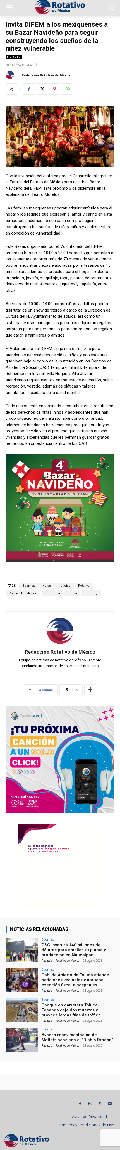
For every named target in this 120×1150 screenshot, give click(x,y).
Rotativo (84, 586)
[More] (90, 689)
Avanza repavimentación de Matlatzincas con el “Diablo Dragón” (77, 1037)
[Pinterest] (54, 89)
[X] (41, 89)
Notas (46, 586)
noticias (64, 586)
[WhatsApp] (67, 89)
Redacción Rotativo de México (46, 75)
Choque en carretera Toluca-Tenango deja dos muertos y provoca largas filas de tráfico (71, 1010)
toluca (72, 593)
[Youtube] (109, 1104)
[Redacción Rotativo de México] (11, 75)
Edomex (14, 57)
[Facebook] (28, 89)
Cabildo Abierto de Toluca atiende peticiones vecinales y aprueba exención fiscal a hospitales (75, 980)
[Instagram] (90, 1104)
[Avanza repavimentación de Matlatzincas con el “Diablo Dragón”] (22, 1040)
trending (91, 593)
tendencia (52, 593)
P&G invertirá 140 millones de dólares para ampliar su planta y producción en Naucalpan (74, 949)
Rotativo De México (23, 593)
